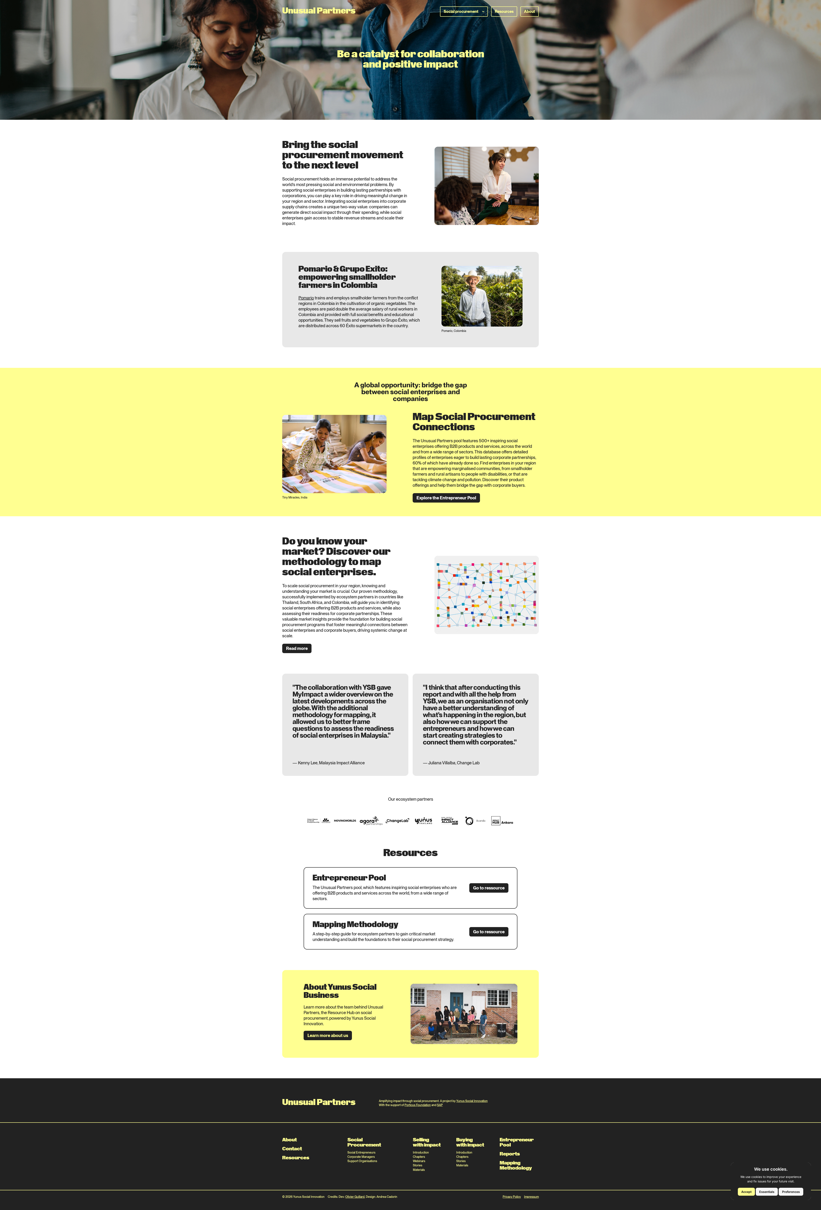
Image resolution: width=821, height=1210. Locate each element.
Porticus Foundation (418, 1105)
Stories (417, 1165)
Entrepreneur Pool (517, 1143)
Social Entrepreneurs (361, 1152)
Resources (504, 11)
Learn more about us (327, 1035)
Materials (419, 1169)
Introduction (421, 1152)
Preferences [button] (791, 1192)
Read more (297, 648)
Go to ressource (489, 887)
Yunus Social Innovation (472, 1101)
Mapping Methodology (516, 1166)
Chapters (419, 1156)
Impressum (531, 1196)
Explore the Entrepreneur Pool (446, 497)
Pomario (306, 297)
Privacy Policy (512, 1196)
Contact (292, 1149)
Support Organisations (362, 1161)
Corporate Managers (361, 1156)
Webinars (419, 1161)
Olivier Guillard (355, 1196)
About (529, 11)
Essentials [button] (766, 1192)
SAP (440, 1105)
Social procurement (461, 11)
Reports (510, 1154)
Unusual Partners (318, 11)
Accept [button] (746, 1192)
